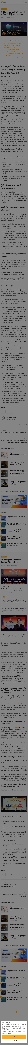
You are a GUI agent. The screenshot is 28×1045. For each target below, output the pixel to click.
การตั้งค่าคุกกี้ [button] (14, 1040)
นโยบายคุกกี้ (9, 1033)
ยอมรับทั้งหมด (14, 1036)
